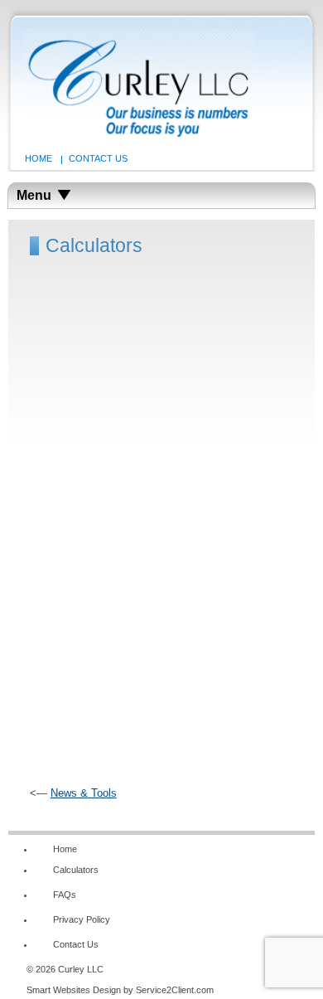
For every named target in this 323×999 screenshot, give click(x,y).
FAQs (64, 895)
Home (38, 158)
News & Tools (84, 793)
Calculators (76, 870)
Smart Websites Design (74, 990)
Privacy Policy (81, 919)
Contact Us (98, 158)
